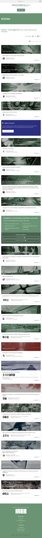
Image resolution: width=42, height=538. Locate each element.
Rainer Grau (11, 210)
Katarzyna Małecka (12, 260)
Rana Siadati (16, 299)
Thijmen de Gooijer (17, 336)
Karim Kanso (18, 397)
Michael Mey (11, 114)
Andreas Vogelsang (15, 377)
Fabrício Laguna (11, 355)
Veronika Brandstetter (5, 378)
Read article (36, 60)
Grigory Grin (11, 318)
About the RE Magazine (21, 520)
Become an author (21, 530)
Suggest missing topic (8, 131)
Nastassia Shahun (12, 95)
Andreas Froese (27, 377)
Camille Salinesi (11, 169)
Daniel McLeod (25, 416)
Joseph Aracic (11, 474)
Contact (21, 522)
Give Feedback (21, 527)
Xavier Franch (27, 493)
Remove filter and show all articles (35, 41)
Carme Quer (23, 493)
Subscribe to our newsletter (20, 240)
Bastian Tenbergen (9, 377)
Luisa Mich (13, 278)
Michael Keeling (23, 336)
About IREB (21, 518)
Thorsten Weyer (21, 377)
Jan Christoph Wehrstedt (34, 377)
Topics (22, 10)
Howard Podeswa (12, 191)
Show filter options (29, 36)
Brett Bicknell (13, 397)
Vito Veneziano (25, 299)
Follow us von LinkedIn (20, 237)
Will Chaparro (28, 336)
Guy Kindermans (11, 77)
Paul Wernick (20, 299)
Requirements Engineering (21, 5)
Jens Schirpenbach (12, 454)
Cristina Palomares (17, 493)
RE (21, 1)
